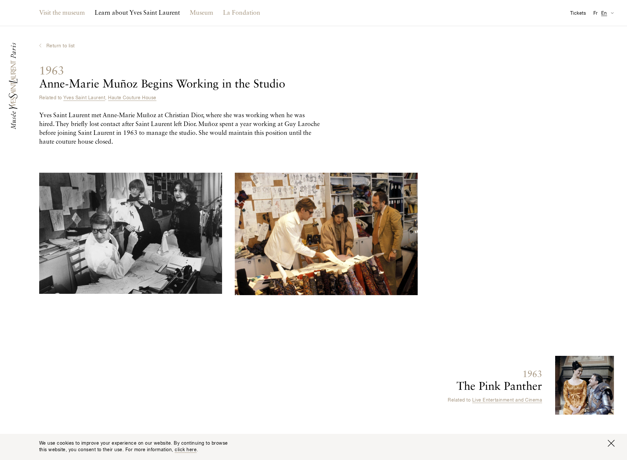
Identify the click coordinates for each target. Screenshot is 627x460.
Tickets (578, 13)
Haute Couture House (132, 98)
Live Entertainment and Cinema (507, 400)
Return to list (60, 46)
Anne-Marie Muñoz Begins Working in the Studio (162, 78)
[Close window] (611, 443)
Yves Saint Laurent (84, 98)
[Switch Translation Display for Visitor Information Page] (612, 13)
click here (186, 450)
